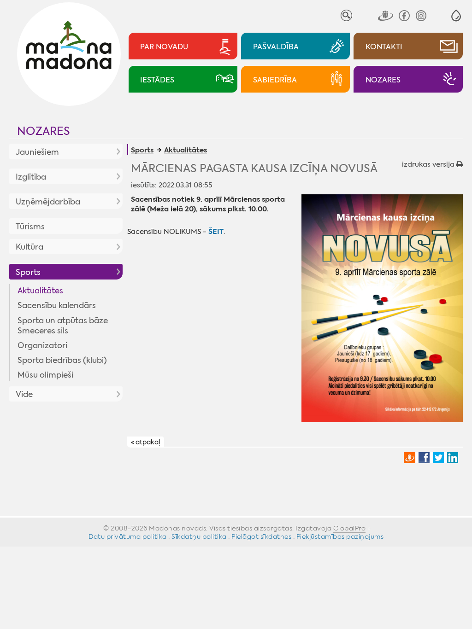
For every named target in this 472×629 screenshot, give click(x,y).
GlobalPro (349, 528)
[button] (456, 15)
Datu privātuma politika (127, 536)
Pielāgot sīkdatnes (261, 536)
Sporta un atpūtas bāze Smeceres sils (63, 325)
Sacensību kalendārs (57, 305)
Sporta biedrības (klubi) (62, 360)
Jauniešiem (37, 152)
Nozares (43, 131)
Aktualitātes (40, 290)
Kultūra (29, 247)
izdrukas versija (429, 164)
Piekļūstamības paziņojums (340, 536)
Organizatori (42, 345)
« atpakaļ (145, 442)
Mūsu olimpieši (45, 375)
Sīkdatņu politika (199, 536)
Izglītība (31, 177)
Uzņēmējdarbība (48, 202)
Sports (28, 272)
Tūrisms (30, 226)
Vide (24, 394)
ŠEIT (216, 231)
